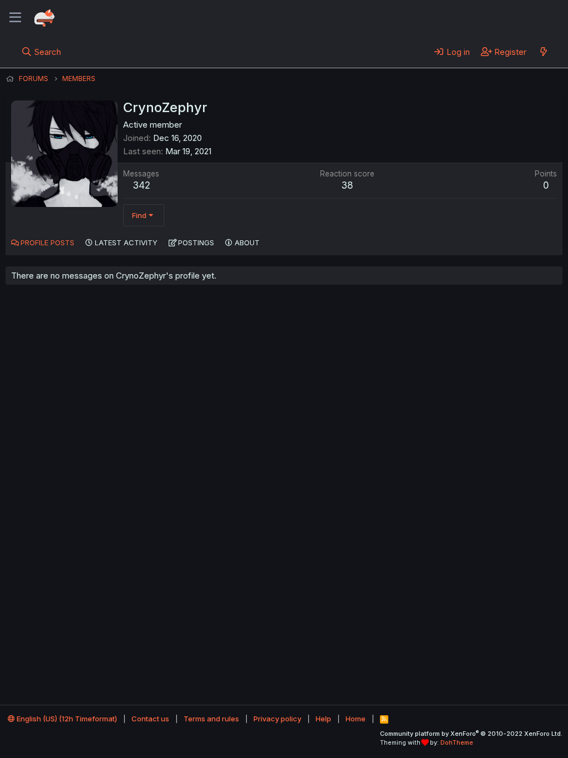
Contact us (150, 718)
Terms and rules (211, 718)
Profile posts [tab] (47, 242)
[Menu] (15, 18)
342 (141, 185)
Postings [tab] (196, 242)
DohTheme (456, 742)
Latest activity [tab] (126, 242)
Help (323, 718)
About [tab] (247, 242)
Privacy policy (277, 718)
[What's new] (543, 52)
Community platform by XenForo (471, 733)
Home (356, 718)
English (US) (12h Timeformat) (66, 718)
